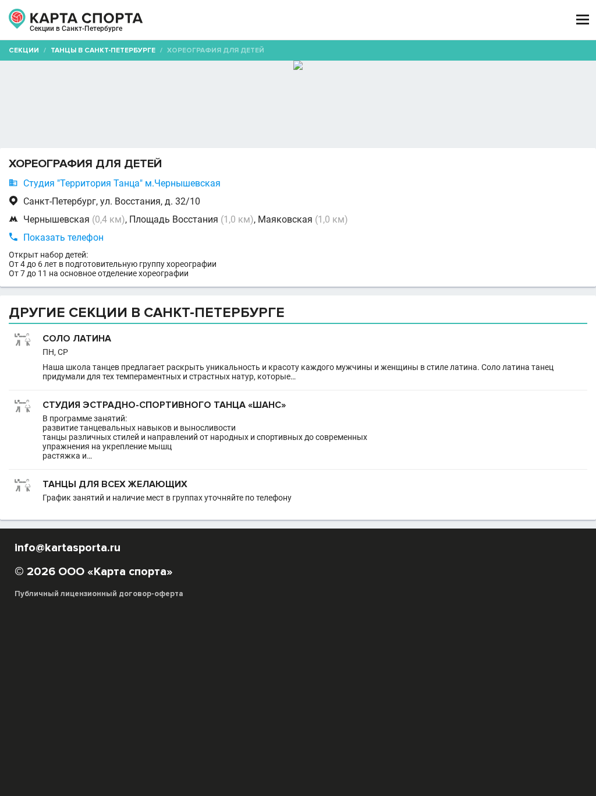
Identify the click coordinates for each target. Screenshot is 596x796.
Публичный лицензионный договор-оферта (99, 593)
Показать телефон (63, 237)
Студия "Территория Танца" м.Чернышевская (122, 183)
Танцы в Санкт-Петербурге (103, 50)
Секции (24, 50)
